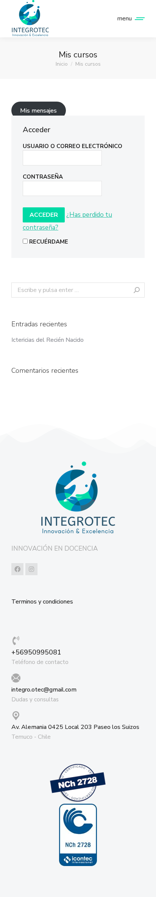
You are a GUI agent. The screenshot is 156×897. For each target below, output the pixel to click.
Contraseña (43, 177)
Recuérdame (48, 241)
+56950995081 (36, 652)
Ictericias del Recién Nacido (47, 340)
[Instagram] (31, 569)
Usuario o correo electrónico (72, 146)
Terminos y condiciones (42, 602)
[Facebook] (17, 569)
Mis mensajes (38, 111)
